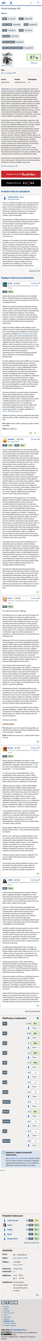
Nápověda (7, 1317)
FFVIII (31, 939)
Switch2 (19, 48)
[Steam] (3, 1302)
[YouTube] (16, 1302)
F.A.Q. (5, 1315)
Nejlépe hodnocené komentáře (17, 277)
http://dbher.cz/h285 (20, 1258)
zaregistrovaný (14, 1158)
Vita (26, 25)
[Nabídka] (38, 2)
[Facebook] (7, 1302)
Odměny (7, 1319)
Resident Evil (25, 147)
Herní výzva (8, 1313)
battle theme (32, 951)
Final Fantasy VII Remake (27, 334)
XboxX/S (11, 48)
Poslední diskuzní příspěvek (15, 191)
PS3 (4, 25)
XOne (5, 42)
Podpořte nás (9, 1321)
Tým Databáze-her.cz (18, 1330)
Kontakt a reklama (10, 1325)
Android (6, 36)
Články (6, 1309)
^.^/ (11, 769)
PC (21, 19)
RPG (2, 73)
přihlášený (24, 1158)
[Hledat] (31, 2)
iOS (4, 30)
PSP (9, 25)
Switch (11, 42)
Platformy (33, 63)
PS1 (4, 19)
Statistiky (7, 1311)
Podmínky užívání (10, 1323)
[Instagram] (12, 1302)
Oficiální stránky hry (8, 166)
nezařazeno (10, 73)
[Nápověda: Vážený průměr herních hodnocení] (38, 1018)
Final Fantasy (12, 89)
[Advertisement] (21, 1190)
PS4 (21, 30)
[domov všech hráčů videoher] (3, 2)
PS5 (4, 48)
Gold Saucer (15, 411)
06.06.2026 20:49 (13, 199)
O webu (6, 1306)
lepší (24, 957)
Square (4, 13)
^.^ (34, 765)
